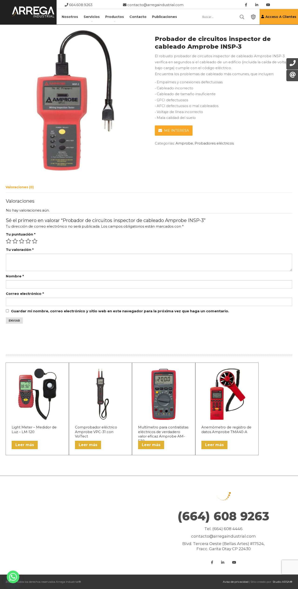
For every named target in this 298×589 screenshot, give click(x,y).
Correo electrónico (25, 293)
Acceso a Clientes (280, 17)
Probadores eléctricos (214, 143)
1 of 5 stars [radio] (8, 241)
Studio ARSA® (282, 581)
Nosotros (70, 17)
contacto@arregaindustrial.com (154, 5)
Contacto (137, 17)
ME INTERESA (176, 130)
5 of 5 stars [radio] (34, 241)
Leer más (24, 445)
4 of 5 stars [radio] (28, 241)
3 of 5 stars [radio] (21, 241)
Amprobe (184, 143)
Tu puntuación (21, 234)
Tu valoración (20, 249)
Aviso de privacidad (235, 581)
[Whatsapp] (13, 577)
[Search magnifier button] (242, 17)
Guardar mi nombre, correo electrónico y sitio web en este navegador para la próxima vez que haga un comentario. (120, 311)
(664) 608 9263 (223, 516)
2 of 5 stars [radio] (15, 241)
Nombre (15, 276)
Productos (114, 17)
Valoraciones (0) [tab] (20, 187)
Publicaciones (164, 17)
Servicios (92, 17)
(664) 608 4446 (227, 528)
